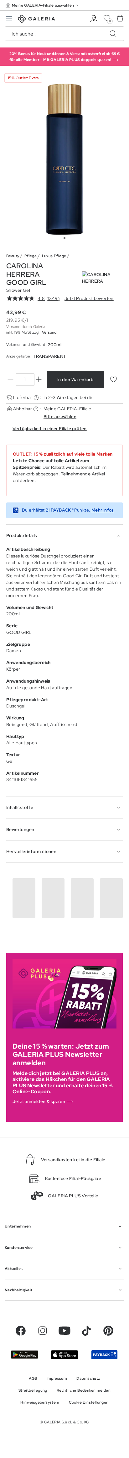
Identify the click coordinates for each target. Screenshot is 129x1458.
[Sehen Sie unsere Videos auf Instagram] (42, 1330)
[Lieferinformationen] (36, 397)
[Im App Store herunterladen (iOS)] (64, 1354)
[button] (42, 5)
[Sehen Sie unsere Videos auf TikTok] (86, 1330)
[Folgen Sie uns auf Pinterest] (108, 1330)
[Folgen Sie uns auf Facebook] (20, 1330)
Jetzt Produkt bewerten (89, 298)
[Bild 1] (64, 238)
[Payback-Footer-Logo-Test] (104, 1355)
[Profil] (94, 18)
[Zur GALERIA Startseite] (36, 20)
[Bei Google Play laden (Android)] (24, 1354)
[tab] (64, 159)
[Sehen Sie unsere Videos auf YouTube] (64, 1330)
